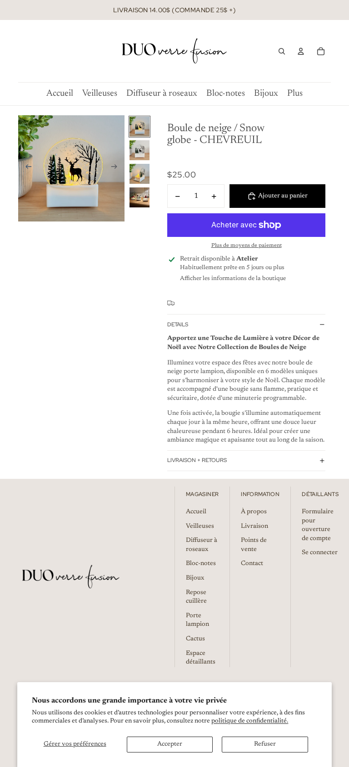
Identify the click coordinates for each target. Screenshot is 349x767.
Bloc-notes (201, 563)
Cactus (195, 639)
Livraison (254, 526)
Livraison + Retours (197, 460)
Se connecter (320, 553)
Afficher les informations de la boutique (233, 278)
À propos (254, 512)
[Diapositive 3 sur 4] (140, 174)
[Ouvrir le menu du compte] (301, 51)
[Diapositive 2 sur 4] (140, 150)
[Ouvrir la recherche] (282, 51)
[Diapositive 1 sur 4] (140, 127)
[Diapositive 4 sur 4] (140, 197)
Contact (252, 563)
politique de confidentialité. (249, 721)
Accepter (169, 744)
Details (177, 324)
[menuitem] (295, 93)
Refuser (265, 744)
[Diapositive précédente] (25, 168)
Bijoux (195, 578)
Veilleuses (200, 526)
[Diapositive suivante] (117, 168)
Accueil (196, 512)
